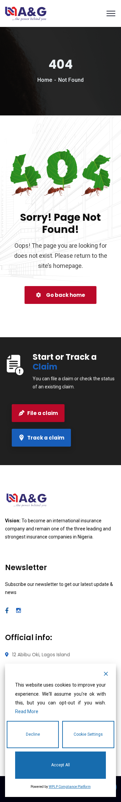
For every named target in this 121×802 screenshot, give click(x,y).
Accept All (60, 765)
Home (44, 80)
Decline (33, 734)
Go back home (65, 295)
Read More (26, 711)
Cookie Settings (88, 734)
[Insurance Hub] (25, 13)
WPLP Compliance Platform (70, 787)
